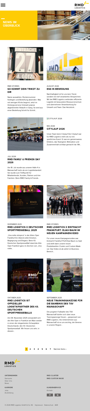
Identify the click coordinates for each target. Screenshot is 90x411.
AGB (56, 405)
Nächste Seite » (60, 349)
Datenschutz (48, 405)
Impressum (39, 405)
